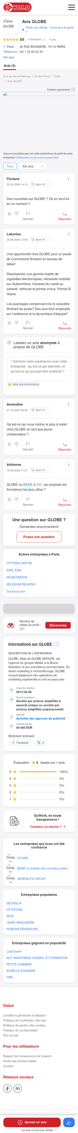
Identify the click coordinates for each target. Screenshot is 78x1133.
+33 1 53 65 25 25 (31, 52)
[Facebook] (7, 1088)
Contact (8, 1066)
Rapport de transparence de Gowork (27, 1056)
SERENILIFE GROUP (31, 879)
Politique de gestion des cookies (24, 1025)
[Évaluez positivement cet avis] (9, 216)
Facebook (22, 742)
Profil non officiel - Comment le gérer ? (50, 29)
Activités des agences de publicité (40, 718)
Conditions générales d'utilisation (24, 1015)
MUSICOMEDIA (16, 577)
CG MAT (22, 858)
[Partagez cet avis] (68, 178)
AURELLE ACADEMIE (20, 971)
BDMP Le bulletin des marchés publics (42, 868)
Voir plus (8, 57)
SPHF (10, 916)
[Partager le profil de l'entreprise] (69, 608)
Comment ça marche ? (46, 827)
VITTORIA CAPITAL (19, 563)
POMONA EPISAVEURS (22, 929)
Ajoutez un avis (36, 1122)
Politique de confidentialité (20, 1030)
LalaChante (14, 951)
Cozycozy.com (15, 591)
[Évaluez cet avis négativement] (16, 216)
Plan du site (11, 1035)
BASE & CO (32, 484)
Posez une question (39, 536)
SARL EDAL (14, 570)
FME (9, 977)
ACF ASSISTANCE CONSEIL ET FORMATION (36, 958)
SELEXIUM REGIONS (20, 584)
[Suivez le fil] (69, 1122)
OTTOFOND (14, 910)
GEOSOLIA (13, 903)
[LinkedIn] (17, 1088)
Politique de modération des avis (24, 1020)
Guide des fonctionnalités (19, 1061)
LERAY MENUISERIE (20, 923)
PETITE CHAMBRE (19, 964)
